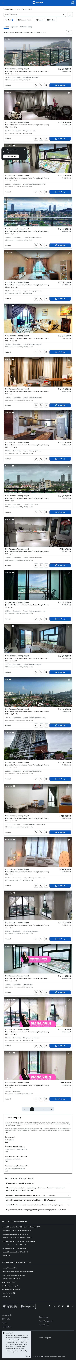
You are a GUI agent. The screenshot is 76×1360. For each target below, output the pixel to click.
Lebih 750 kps (9, 1168)
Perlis (7, 1139)
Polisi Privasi (23, 1342)
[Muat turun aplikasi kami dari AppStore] (10, 1306)
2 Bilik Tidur (17, 1159)
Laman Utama (9, 9)
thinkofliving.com (45, 1338)
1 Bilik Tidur (8, 1159)
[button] (6, 27)
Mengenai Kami (7, 1315)
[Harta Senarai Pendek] (69, 39)
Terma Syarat (44, 1325)
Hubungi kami (7, 1327)
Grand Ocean (55, 1128)
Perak (12, 1139)
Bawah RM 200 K (10, 1149)
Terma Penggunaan (46, 1321)
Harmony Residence (23, 1130)
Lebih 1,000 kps (20, 1168)
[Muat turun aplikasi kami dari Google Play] (28, 1306)
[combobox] (34, 14)
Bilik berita (6, 1319)
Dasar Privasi (43, 1317)
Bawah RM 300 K (22, 1149)
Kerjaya (4, 1323)
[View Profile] (8, 39)
